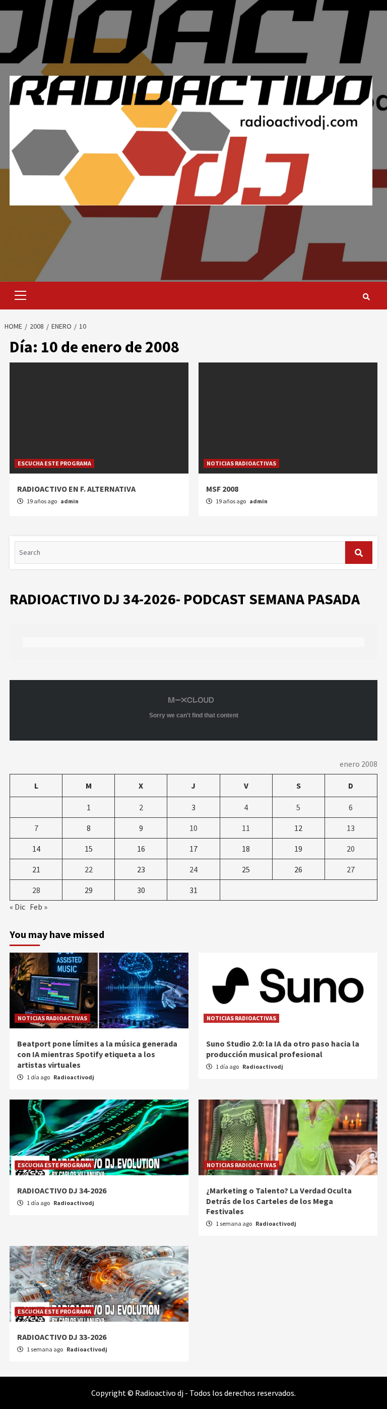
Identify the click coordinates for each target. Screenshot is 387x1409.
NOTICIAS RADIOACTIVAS (241, 463)
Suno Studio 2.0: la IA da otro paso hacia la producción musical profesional (282, 1048)
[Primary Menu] (18, 295)
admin (69, 501)
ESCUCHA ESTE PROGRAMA (54, 463)
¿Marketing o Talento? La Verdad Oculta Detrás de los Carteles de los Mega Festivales (279, 1201)
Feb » (38, 907)
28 (36, 890)
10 (193, 828)
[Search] (366, 296)
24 (193, 869)
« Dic (17, 907)
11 (246, 828)
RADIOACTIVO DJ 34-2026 (61, 1190)
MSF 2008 (222, 489)
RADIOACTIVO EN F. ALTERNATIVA (76, 489)
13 (351, 828)
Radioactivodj (73, 1077)
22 (89, 869)
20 (351, 849)
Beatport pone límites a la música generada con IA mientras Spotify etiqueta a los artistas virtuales (97, 1054)
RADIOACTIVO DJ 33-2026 (61, 1337)
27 (351, 869)
